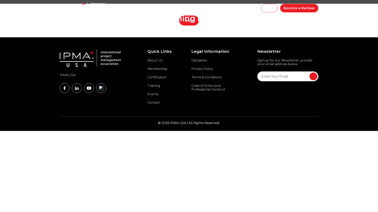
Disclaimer (199, 60)
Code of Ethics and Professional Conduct (208, 87)
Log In (269, 8)
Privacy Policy (202, 69)
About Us (154, 60)
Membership (171, 8)
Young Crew (191, 8)
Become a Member (299, 8)
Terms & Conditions (206, 77)
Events (222, 8)
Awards (208, 8)
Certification (157, 77)
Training (153, 8)
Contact (153, 102)
